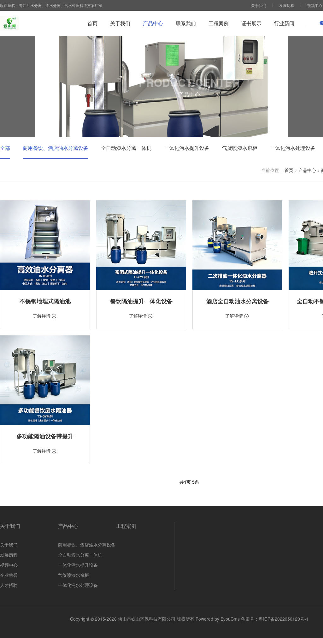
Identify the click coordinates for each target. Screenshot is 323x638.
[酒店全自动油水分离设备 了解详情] (237, 245)
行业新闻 (284, 23)
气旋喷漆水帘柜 (239, 147)
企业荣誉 (9, 575)
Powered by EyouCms (217, 619)
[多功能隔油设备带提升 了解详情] (45, 380)
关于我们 (258, 5)
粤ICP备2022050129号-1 (283, 619)
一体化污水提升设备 (186, 147)
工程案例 (218, 23)
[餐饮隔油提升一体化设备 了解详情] (141, 245)
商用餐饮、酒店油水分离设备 (55, 147)
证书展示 (251, 23)
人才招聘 (9, 585)
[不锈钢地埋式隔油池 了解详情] (45, 245)
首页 (92, 23)
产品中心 (153, 23)
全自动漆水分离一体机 (126, 147)
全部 (5, 147)
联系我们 (186, 23)
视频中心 (314, 5)
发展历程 (286, 5)
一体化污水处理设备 (292, 147)
